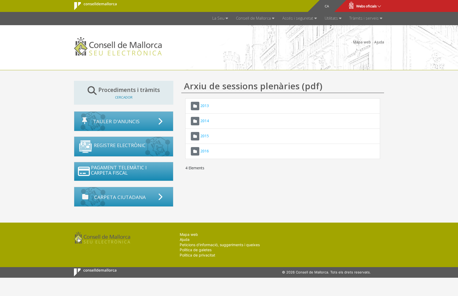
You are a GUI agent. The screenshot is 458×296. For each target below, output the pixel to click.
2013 (204, 105)
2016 (204, 150)
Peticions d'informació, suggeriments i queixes (220, 244)
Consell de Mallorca (92, 6)
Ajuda (379, 42)
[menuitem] (220, 18)
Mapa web (362, 42)
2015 (204, 135)
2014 (204, 120)
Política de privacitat (197, 255)
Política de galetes (196, 250)
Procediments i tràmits (129, 92)
